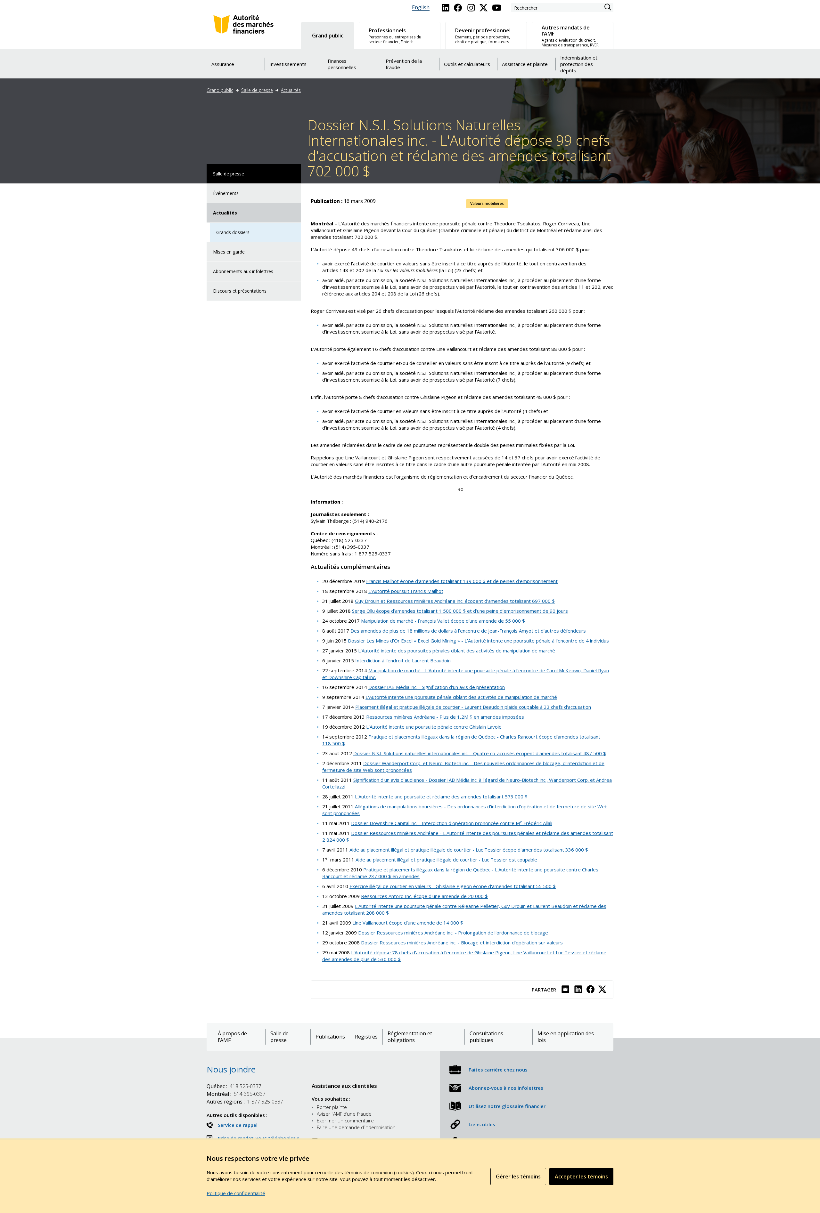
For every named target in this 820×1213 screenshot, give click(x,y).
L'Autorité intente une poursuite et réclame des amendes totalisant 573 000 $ (441, 796)
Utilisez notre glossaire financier (507, 1106)
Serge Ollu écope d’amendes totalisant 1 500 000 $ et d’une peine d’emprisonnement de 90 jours (460, 611)
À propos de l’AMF (232, 1037)
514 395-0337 (236, 1093)
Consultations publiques (486, 1037)
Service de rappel (238, 1125)
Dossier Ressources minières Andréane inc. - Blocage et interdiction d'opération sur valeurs (462, 942)
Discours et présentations (239, 291)
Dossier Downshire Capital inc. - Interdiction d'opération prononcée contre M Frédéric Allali (451, 823)
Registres (366, 1036)
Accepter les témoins (581, 1176)
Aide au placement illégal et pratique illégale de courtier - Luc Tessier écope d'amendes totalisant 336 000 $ (468, 849)
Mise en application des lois (565, 1037)
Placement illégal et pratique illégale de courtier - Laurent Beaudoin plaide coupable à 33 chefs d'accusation (473, 707)
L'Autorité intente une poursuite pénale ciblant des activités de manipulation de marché (461, 697)
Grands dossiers (233, 232)
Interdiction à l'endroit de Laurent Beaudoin (403, 660)
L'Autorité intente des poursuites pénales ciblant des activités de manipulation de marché (456, 650)
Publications (330, 1036)
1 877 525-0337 (245, 1101)
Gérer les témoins (518, 1176)
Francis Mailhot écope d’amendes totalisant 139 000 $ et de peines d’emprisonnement (462, 581)
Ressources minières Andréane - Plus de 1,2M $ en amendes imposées (445, 717)
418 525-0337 (234, 1086)
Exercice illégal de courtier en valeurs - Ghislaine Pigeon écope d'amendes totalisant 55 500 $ (452, 886)
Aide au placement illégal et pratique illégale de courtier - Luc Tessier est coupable (446, 859)
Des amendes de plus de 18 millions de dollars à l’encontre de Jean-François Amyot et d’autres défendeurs (468, 630)
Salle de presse (257, 90)
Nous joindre (231, 1069)
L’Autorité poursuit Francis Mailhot (405, 591)
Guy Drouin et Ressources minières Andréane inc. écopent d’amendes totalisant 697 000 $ (455, 601)
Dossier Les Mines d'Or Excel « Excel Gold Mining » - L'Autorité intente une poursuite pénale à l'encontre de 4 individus (478, 640)
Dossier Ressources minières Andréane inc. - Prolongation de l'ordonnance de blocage (453, 932)
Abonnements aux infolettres (243, 271)
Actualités (291, 90)
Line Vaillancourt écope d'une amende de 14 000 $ (407, 922)
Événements (226, 193)
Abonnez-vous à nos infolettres (506, 1088)
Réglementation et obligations (410, 1037)
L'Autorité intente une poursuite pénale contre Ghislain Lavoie (434, 727)
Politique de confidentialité (236, 1193)
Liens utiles (482, 1124)
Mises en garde (229, 252)
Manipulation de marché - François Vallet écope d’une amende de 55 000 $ (443, 621)
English (421, 7)
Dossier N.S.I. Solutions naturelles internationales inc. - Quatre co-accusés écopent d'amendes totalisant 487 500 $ (479, 753)
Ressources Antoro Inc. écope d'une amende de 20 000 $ (424, 896)
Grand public (220, 90)
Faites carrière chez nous (498, 1069)
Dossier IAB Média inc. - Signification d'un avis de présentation (436, 687)
